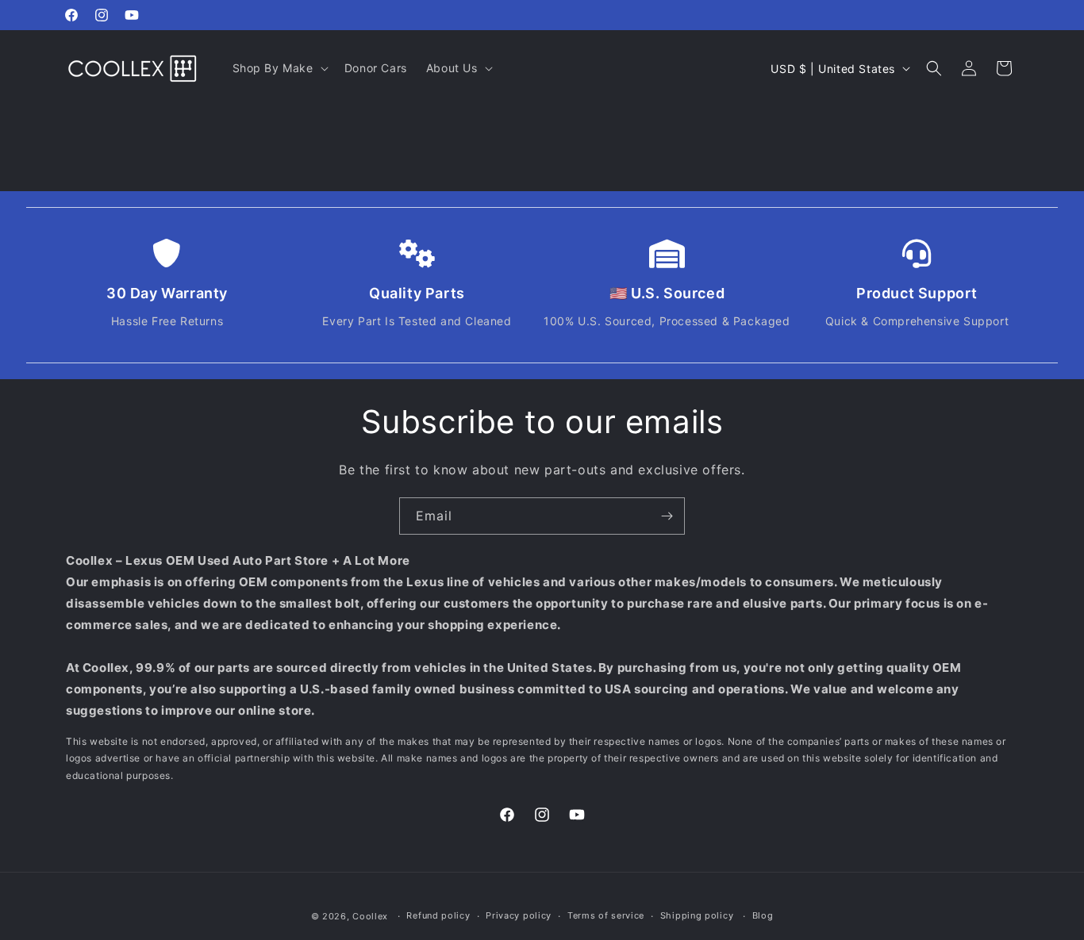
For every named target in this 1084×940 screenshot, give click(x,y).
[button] (279, 68)
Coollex (370, 916)
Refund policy (438, 915)
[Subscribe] (666, 516)
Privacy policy (519, 915)
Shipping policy (697, 915)
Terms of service (605, 915)
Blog (763, 915)
